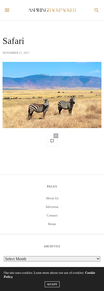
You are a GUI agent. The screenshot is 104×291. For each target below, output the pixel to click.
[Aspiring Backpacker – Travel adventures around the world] (52, 10)
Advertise (52, 207)
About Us (52, 198)
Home (52, 224)
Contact (52, 215)
